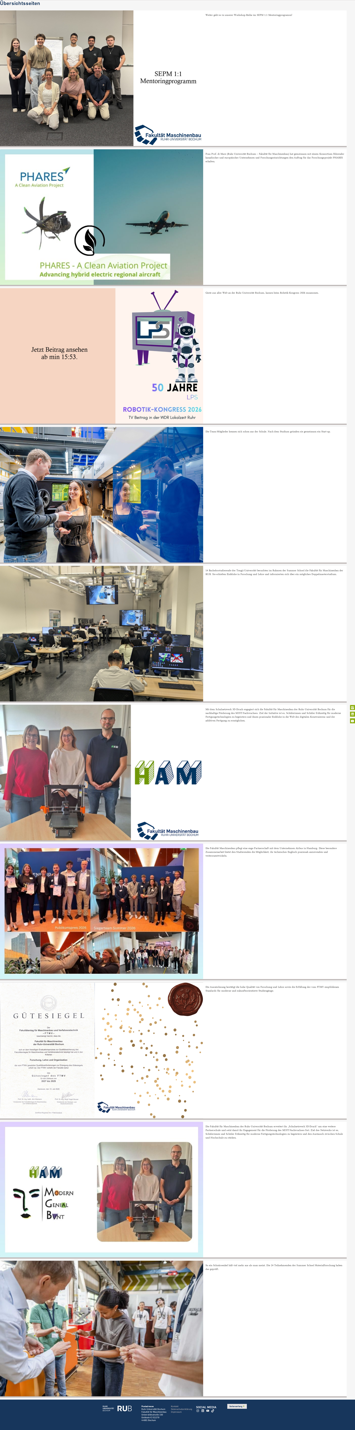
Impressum (176, 1412)
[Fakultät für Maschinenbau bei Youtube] (352, 720)
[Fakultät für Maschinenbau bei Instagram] (352, 707)
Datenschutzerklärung (181, 1409)
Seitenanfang (236, 1406)
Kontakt (174, 1406)
